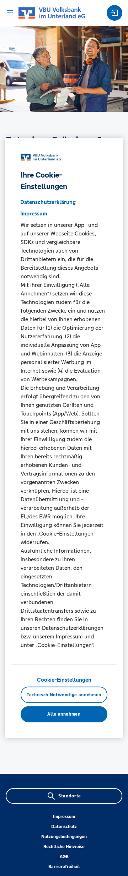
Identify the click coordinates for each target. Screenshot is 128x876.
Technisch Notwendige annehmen (64, 694)
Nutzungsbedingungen (64, 837)
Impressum (64, 817)
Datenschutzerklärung (48, 202)
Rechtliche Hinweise (64, 847)
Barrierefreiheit (64, 867)
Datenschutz (64, 827)
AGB (64, 857)
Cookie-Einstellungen (64, 679)
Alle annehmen (63, 714)
